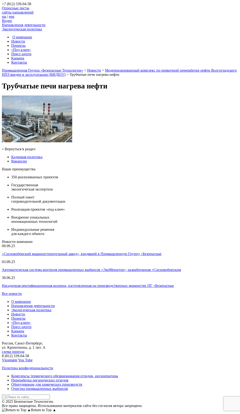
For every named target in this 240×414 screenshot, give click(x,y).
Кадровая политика (26, 157)
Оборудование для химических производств (46, 384)
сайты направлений (18, 12)
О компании (22, 37)
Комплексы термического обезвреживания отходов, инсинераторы (64, 376)
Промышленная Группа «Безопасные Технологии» (42, 70)
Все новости (12, 294)
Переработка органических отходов (39, 380)
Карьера (17, 58)
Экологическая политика (22, 29)
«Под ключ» (21, 50)
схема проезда (13, 352)
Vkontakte (9, 360)
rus (4, 16)
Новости (18, 41)
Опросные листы (15, 8)
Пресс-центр (21, 54)
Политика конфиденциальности (27, 368)
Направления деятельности (23, 25)
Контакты (19, 62)
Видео (7, 21)
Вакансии (19, 161)
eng (11, 16)
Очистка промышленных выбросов (39, 389)
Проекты (18, 46)
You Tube (25, 360)
